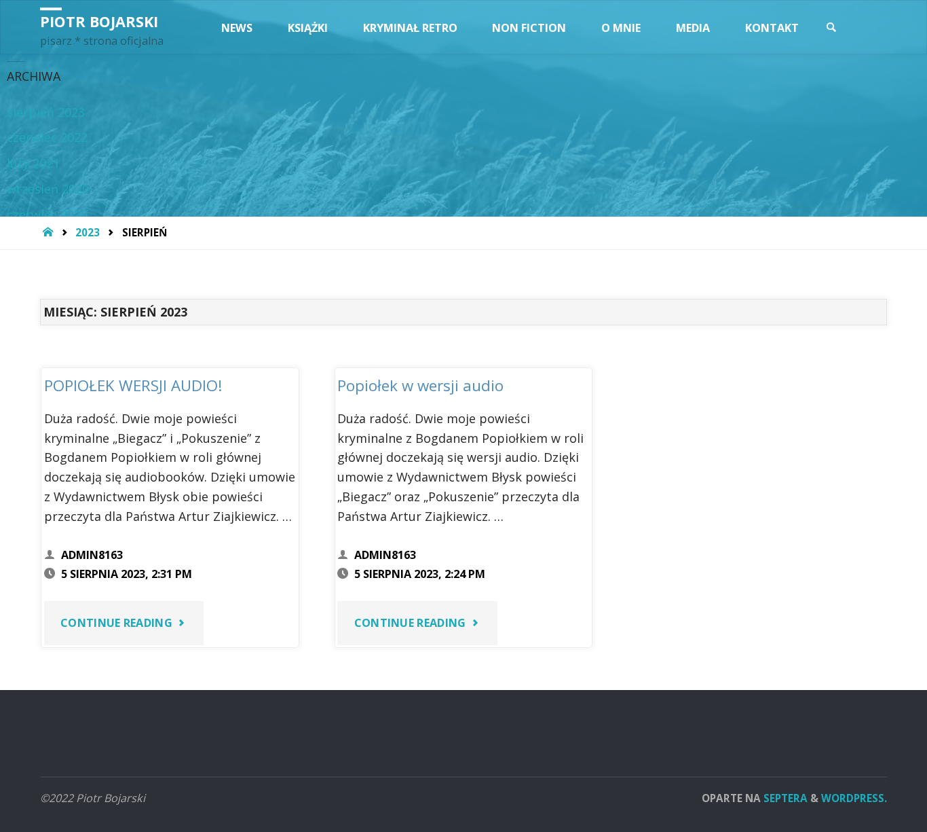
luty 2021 (33, 163)
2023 (87, 232)
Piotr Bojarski (99, 21)
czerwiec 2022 (47, 137)
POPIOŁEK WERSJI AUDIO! (133, 385)
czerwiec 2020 (47, 214)
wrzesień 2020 (48, 189)
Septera (784, 798)
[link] (831, 28)
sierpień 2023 (46, 112)
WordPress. (854, 798)
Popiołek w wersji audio (420, 385)
